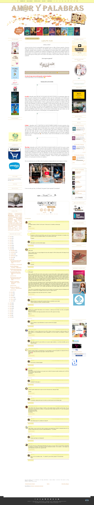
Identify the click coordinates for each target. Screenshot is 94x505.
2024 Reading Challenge (79, 135)
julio (11, 259)
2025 (10, 236)
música (16, 226)
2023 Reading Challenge (79, 144)
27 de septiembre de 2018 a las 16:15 (60, 340)
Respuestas (30, 231)
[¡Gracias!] (47, 207)
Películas (15, 217)
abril (11, 295)
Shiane (30, 426)
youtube (20, 226)
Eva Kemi (30, 443)
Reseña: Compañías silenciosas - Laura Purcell (15, 282)
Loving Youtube (16, 230)
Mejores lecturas (18, 228)
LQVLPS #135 (13, 275)
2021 (10, 243)
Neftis (29, 387)
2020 (10, 245)
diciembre (12, 250)
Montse (77, 127)
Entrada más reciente (30, 484)
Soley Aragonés (32, 329)
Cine (21, 215)
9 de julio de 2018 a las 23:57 (62, 406)
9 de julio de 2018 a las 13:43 (62, 221)
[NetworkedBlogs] (79, 353)
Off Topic (15, 222)
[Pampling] (14, 172)
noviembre (13, 252)
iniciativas (17, 223)
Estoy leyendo (79, 169)
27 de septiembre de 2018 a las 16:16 (60, 398)
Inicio (48, 484)
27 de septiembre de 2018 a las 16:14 (60, 299)
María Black (54, 502)
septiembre (13, 255)
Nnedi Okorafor (78, 187)
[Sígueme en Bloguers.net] (74, 365)
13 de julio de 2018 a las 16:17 (62, 444)
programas (10, 226)
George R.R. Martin (79, 193)
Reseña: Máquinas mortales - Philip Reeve (15, 267)
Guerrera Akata (78, 186)
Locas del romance (33, 348)
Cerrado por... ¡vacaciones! (16, 264)
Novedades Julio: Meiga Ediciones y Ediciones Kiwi (15, 273)
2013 (10, 310)
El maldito (77, 181)
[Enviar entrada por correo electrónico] (50, 212)
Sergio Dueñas (78, 177)
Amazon (20, 220)
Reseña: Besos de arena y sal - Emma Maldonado (15, 270)
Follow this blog (79, 355)
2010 (10, 315)
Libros (10, 214)
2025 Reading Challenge (79, 125)
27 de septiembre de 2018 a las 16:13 (60, 262)
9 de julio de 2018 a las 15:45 (62, 233)
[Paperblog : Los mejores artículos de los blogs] (75, 350)
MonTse (32, 262)
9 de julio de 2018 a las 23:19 (62, 387)
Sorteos (49, 1)
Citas (15, 221)
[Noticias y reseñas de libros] (77, 351)
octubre (12, 254)
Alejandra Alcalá (32, 406)
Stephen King (78, 173)
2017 (10, 303)
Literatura (18, 214)
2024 (10, 238)
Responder (31, 228)
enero (11, 300)
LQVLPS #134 (13, 285)
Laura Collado (78, 182)
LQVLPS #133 (13, 290)
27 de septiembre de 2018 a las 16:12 (60, 241)
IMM (21, 223)
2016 (10, 304)
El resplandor (78, 172)
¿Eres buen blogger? (75, 343)
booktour (20, 225)
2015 (10, 306)
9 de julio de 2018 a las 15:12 (62, 248)
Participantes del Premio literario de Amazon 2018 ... (15, 261)
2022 (10, 242)
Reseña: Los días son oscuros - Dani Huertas (16, 288)
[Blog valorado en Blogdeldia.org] (75, 341)
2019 (10, 247)
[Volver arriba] (87, 501)
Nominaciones (14, 225)
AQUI (13, 180)
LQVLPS (10, 217)
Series (16, 215)
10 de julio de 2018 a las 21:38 (62, 426)
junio (11, 292)
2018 (10, 248)
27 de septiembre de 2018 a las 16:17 (60, 454)
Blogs (15, 220)
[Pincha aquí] (15, 141)
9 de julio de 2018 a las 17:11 (62, 329)
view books (83, 133)
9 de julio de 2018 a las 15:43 (62, 270)
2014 (10, 308)
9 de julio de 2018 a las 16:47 (62, 308)
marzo (12, 297)
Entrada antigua (65, 484)
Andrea (30, 221)
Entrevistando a (11, 230)
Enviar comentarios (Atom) (37, 486)
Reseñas (11, 216)
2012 (10, 311)
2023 (10, 240)
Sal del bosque (78, 176)
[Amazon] (14, 159)
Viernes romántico (12, 227)
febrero (12, 299)
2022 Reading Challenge (79, 155)
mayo (11, 294)
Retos (9, 225)
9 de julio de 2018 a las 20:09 (62, 368)
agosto (12, 257)
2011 (10, 313)
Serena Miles (31, 368)
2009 (10, 317)
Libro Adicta (31, 248)
